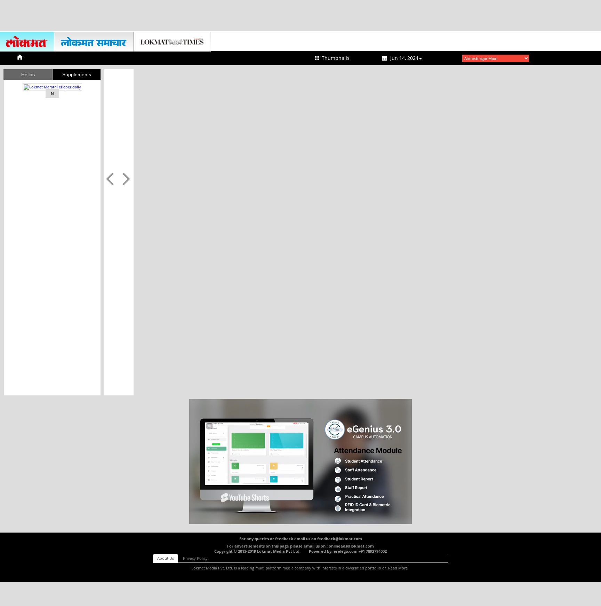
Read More (398, 567)
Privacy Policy (195, 558)
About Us (165, 558)
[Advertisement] (300, 15)
